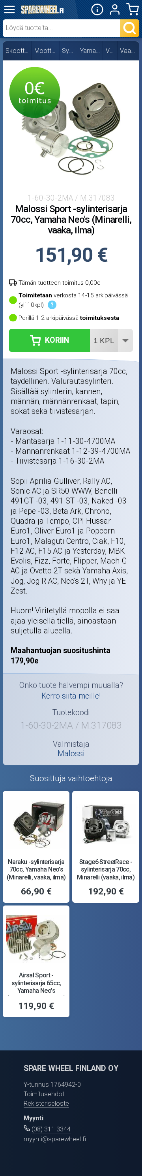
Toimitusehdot (44, 1094)
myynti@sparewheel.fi (55, 1139)
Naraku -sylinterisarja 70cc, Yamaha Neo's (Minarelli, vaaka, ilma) (36, 869)
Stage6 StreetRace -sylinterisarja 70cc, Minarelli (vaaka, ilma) (106, 869)
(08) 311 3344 (51, 1129)
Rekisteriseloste (46, 1103)
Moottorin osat (45, 50)
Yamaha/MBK (90, 50)
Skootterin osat (17, 50)
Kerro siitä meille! (71, 696)
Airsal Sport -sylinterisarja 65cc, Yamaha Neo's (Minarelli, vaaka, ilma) (36, 986)
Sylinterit (68, 50)
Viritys (110, 50)
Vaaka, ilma (128, 50)
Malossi (71, 753)
